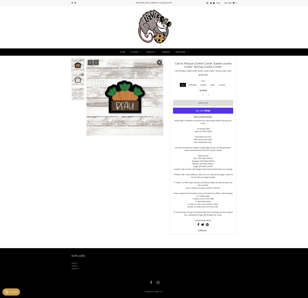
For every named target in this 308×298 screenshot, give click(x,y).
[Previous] (90, 62)
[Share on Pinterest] (207, 225)
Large (212, 85)
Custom (222, 85)
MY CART (230, 3)
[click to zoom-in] (159, 62)
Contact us (202, 230)
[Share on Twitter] (202, 225)
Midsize (203, 85)
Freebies (166, 52)
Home (122, 52)
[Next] (96, 62)
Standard (192, 85)
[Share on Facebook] (198, 225)
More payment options (203, 116)
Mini (183, 85)
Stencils (150, 52)
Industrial (180, 52)
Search (74, 263)
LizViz (161, 292)
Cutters (134, 52)
